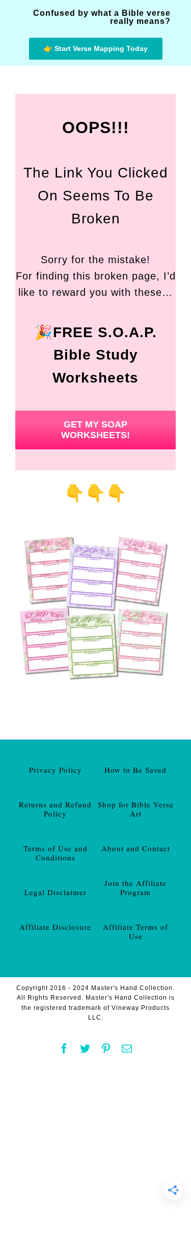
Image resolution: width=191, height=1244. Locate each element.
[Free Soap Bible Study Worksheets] (95, 532)
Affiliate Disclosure (55, 927)
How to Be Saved (135, 770)
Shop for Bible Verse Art (136, 809)
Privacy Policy (55, 770)
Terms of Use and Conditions (55, 852)
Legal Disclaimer (55, 892)
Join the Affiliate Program (135, 887)
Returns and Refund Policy (55, 809)
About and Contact (135, 848)
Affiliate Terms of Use (135, 931)
